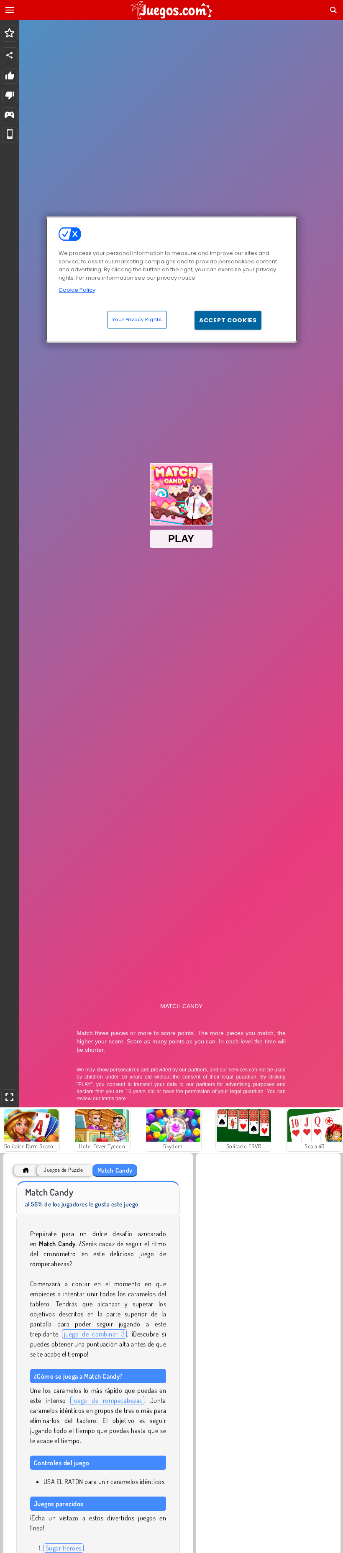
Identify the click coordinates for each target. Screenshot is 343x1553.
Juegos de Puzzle (63, 1170)
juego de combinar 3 (94, 1334)
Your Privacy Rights (137, 319)
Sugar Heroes (64, 1548)
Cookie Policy (77, 290)
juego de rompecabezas (107, 1400)
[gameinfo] (9, 115)
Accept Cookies (228, 320)
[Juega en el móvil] (10, 135)
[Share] (10, 55)
